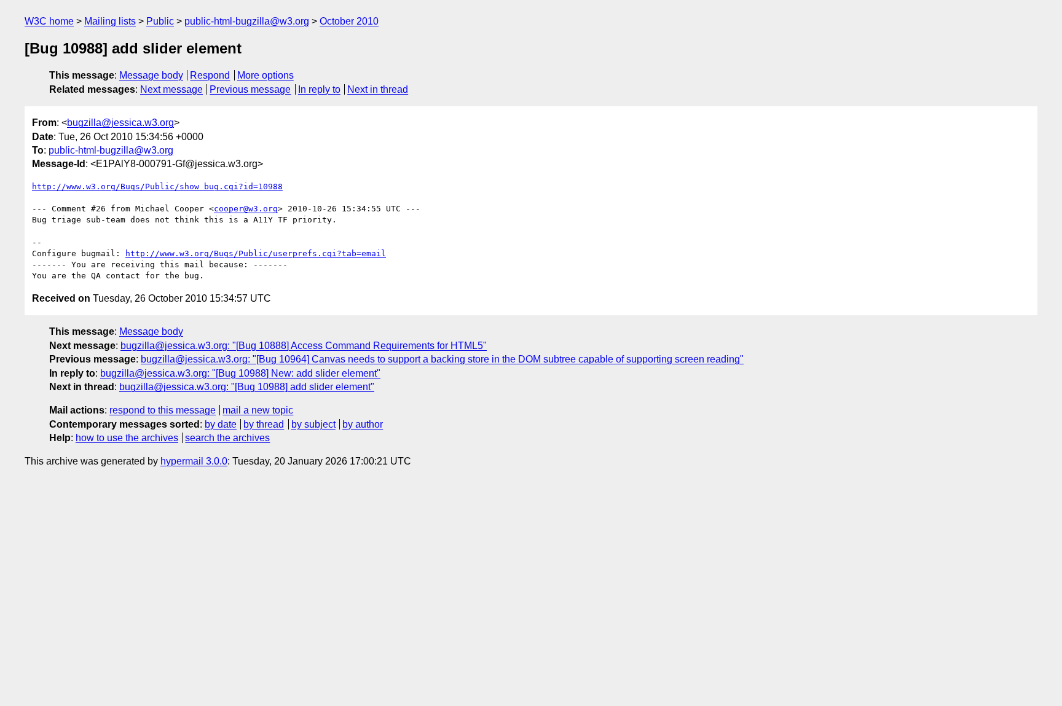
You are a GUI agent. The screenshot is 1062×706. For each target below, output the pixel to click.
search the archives (227, 438)
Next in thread (377, 89)
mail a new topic (257, 410)
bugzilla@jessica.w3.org (120, 122)
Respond (210, 75)
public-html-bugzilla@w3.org (246, 21)
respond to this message (162, 410)
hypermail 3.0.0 (193, 461)
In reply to (319, 89)
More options (265, 75)
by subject (313, 424)
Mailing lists (110, 21)
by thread (263, 424)
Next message (171, 89)
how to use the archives (127, 438)
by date (221, 424)
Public (160, 21)
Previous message (250, 89)
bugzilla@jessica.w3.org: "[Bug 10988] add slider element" (246, 387)
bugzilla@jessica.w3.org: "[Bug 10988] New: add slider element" (240, 373)
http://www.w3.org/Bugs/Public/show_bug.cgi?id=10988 (157, 186)
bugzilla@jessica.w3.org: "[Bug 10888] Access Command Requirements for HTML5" (303, 345)
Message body (151, 75)
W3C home (49, 21)
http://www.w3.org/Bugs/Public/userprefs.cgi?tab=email (255, 253)
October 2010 (349, 21)
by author (362, 424)
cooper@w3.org (246, 208)
